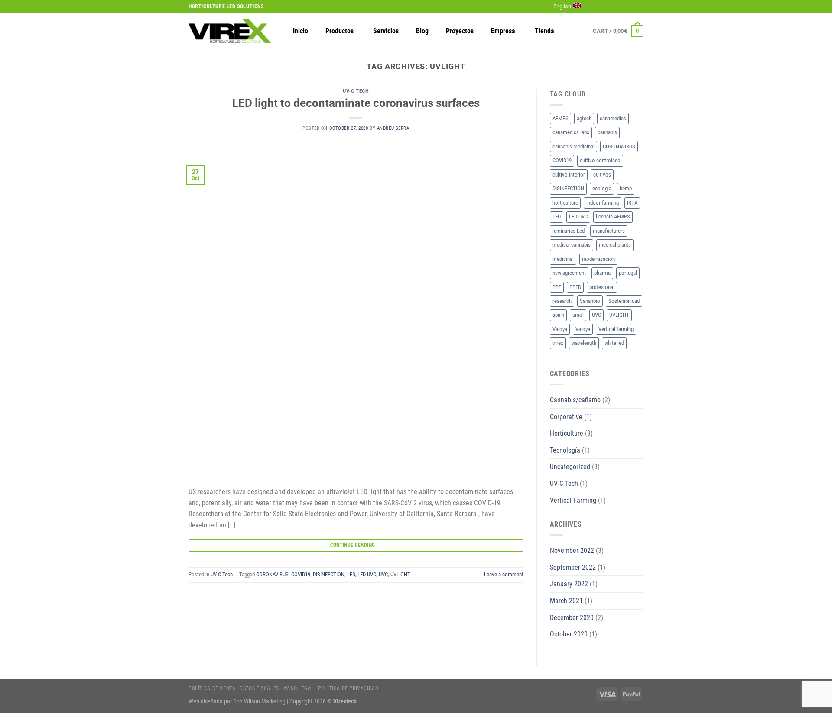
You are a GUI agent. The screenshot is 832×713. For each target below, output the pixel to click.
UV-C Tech (356, 91)
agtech (584, 118)
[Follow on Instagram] (606, 6)
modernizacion (598, 259)
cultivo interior (568, 174)
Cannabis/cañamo (575, 400)
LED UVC (367, 574)
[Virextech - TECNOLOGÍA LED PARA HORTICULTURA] (229, 31)
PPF (556, 287)
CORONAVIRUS (272, 574)
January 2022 (569, 584)
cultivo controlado (600, 160)
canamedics (613, 118)
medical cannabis (571, 244)
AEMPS (560, 118)
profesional (601, 287)
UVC (383, 574)
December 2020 (572, 617)
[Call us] (631, 6)
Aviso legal (298, 688)
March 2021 (566, 601)
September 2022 (573, 567)
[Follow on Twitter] (614, 6)
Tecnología (565, 450)
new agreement (569, 273)
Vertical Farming (573, 500)
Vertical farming (616, 329)
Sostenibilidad (624, 301)
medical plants (615, 244)
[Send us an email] (622, 6)
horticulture (565, 202)
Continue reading (356, 545)
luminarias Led (568, 231)
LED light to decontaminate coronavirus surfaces (356, 102)
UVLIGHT (400, 574)
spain (558, 315)
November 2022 (572, 550)
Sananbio (590, 301)
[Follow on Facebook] (597, 6)
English (562, 6)
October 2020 (569, 634)
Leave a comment (503, 574)
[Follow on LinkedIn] (639, 6)
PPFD (575, 287)
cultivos (602, 174)
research (562, 301)
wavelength (584, 343)
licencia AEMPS (613, 216)
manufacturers (609, 231)
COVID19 (300, 574)
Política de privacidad (348, 688)
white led (614, 343)
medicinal (563, 259)
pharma (602, 273)
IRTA (632, 202)
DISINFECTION (328, 574)
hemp (626, 188)
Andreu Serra (393, 128)
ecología (601, 188)
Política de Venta (211, 688)
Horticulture (566, 433)
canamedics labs (570, 132)
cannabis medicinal (573, 146)
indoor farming (602, 202)
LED (351, 574)
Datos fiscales (259, 688)
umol (578, 315)
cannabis (607, 132)
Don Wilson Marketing (259, 701)
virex (557, 343)
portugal (628, 273)
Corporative (566, 417)
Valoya (559, 329)
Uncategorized (570, 466)
